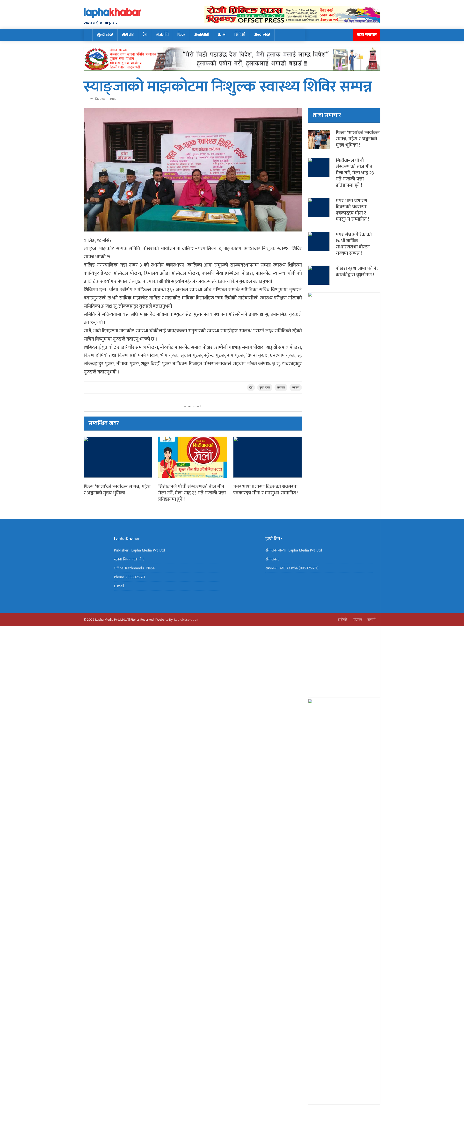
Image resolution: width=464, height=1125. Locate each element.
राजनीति (162, 34)
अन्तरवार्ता (201, 34)
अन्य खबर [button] (262, 34)
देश (145, 34)
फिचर (181, 34)
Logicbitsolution (186, 620)
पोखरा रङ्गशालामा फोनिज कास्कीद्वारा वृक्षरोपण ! (358, 271)
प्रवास (221, 34)
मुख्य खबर (105, 34)
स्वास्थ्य (295, 387)
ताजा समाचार (367, 34)
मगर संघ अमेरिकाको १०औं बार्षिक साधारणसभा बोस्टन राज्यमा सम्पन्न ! (354, 244)
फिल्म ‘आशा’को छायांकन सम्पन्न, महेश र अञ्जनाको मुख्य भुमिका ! (117, 490)
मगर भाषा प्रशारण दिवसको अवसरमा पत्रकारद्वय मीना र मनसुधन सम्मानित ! (265, 490)
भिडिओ (239, 34)
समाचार (128, 34)
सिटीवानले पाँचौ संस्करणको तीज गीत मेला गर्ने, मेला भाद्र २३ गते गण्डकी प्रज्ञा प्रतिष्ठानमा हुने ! (192, 493)
